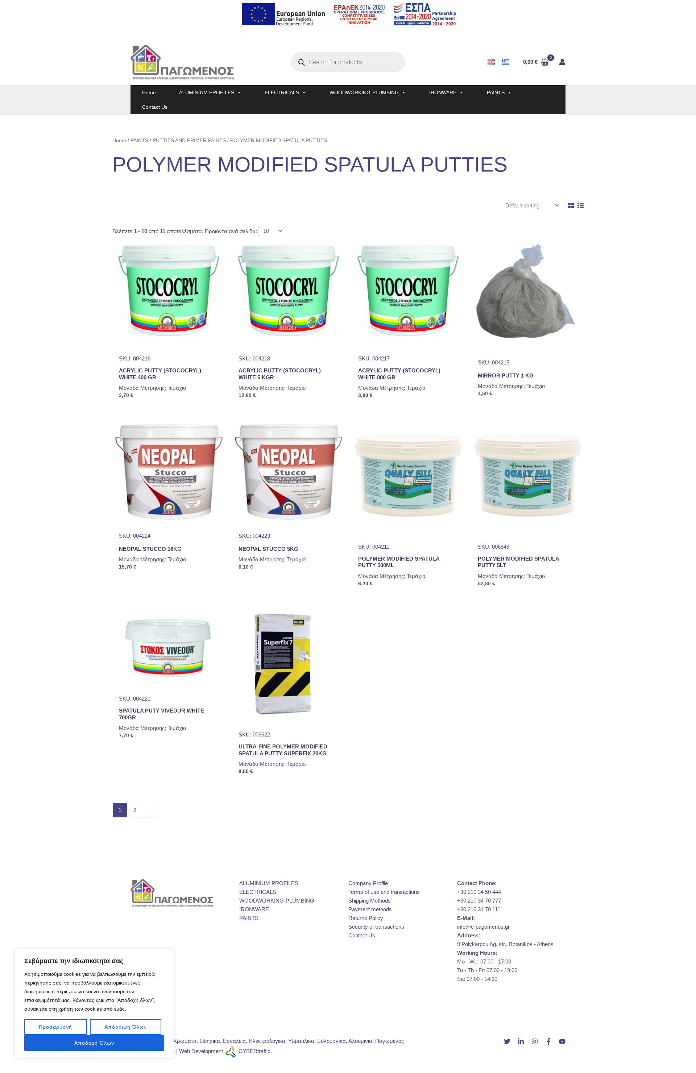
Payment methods (370, 909)
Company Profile (368, 883)
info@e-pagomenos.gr (483, 927)
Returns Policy (365, 918)
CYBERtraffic (254, 1051)
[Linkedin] (521, 1041)
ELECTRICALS (282, 92)
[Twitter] (507, 1041)
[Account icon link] (562, 62)
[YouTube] (562, 1041)
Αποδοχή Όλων (94, 1043)
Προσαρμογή (55, 1027)
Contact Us (154, 107)
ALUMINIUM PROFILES (206, 92)
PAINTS (496, 92)
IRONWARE (442, 92)
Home (149, 92)
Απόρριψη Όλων (125, 1027)
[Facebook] (548, 1041)
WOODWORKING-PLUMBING (364, 92)
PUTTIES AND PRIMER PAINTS (189, 140)
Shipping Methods (369, 900)
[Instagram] (534, 1041)
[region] (94, 1003)
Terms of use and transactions (384, 892)
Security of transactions (376, 927)
